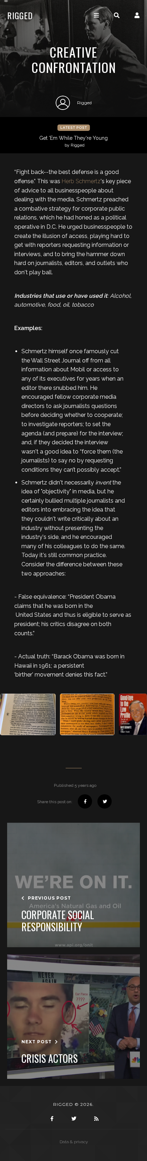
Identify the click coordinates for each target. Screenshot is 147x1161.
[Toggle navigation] (96, 15)
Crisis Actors (49, 1059)
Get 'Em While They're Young (73, 141)
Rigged (20, 15)
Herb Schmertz (81, 181)
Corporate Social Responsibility (57, 921)
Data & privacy (74, 1141)
